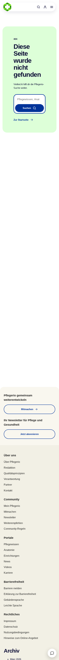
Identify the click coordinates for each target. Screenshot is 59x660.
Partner (8, 484)
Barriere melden (13, 588)
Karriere (8, 572)
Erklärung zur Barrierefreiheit (20, 594)
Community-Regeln (14, 528)
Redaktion (9, 467)
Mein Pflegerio (12, 506)
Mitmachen (27, 409)
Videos (8, 567)
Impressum (10, 621)
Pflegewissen (11, 544)
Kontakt (8, 490)
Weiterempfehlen (13, 523)
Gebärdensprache (14, 599)
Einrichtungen (11, 555)
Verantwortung (12, 479)
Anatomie (9, 550)
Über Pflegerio (12, 462)
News (7, 561)
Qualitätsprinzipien (14, 473)
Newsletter (10, 517)
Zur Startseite (21, 119)
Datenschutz (11, 626)
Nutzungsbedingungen (16, 632)
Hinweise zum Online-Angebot (21, 638)
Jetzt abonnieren (29, 434)
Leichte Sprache (13, 605)
